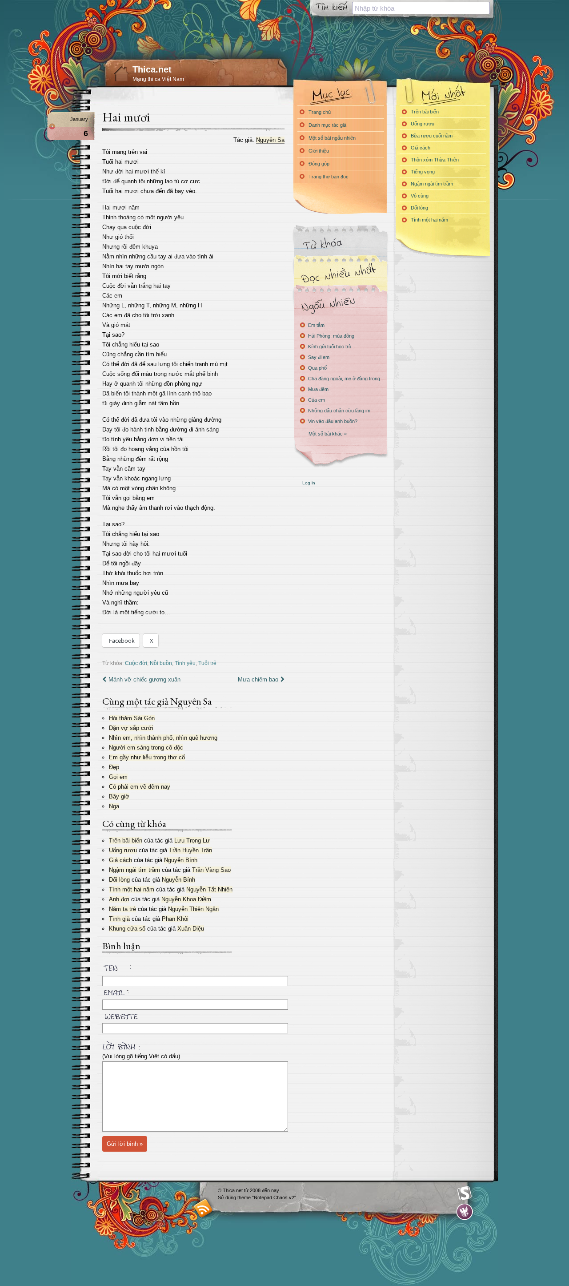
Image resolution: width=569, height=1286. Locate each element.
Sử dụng (227, 1197)
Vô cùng (420, 195)
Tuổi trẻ (207, 663)
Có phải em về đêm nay (139, 786)
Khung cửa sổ (127, 928)
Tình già (119, 918)
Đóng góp (319, 163)
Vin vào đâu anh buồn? (332, 421)
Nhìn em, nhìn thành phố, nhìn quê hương (163, 737)
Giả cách (120, 860)
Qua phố (317, 368)
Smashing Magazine (464, 1193)
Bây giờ (119, 796)
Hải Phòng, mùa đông (331, 336)
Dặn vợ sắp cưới (131, 728)
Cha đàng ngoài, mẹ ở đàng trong (344, 378)
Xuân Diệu (190, 928)
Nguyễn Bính (180, 860)
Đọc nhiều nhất (340, 273)
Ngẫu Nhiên (340, 303)
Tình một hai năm (131, 889)
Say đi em (318, 357)
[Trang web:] (193, 1014)
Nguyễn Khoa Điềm (186, 899)
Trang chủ (320, 112)
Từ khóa (340, 244)
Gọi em (118, 777)
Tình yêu (185, 663)
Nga (114, 806)
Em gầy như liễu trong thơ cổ (147, 757)
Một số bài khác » (328, 433)
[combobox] (421, 8)
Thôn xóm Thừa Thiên (435, 159)
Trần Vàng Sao (211, 870)
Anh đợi (119, 899)
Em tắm (316, 325)
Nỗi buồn (161, 663)
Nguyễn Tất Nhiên (209, 889)
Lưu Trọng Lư (192, 840)
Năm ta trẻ (122, 909)
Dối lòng (119, 879)
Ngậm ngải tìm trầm (134, 870)
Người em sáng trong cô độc (146, 747)
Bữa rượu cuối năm (432, 135)
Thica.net (152, 69)
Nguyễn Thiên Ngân (193, 909)
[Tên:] (193, 969)
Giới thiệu (319, 150)
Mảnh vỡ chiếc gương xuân (144, 679)
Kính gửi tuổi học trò (329, 346)
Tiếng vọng (423, 171)
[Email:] (193, 991)
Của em (316, 400)
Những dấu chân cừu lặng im (339, 410)
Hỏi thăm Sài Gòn (132, 718)
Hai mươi (126, 117)
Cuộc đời (136, 663)
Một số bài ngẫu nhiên (332, 138)
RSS (203, 1208)
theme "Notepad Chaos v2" (266, 1197)
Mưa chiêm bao (258, 679)
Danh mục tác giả (327, 125)
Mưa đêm (318, 389)
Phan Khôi (175, 918)
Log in (308, 482)
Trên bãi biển (125, 840)
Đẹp (114, 767)
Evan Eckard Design (465, 1212)
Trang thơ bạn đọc (329, 176)
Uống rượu (123, 850)
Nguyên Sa (270, 140)
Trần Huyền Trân (190, 850)
